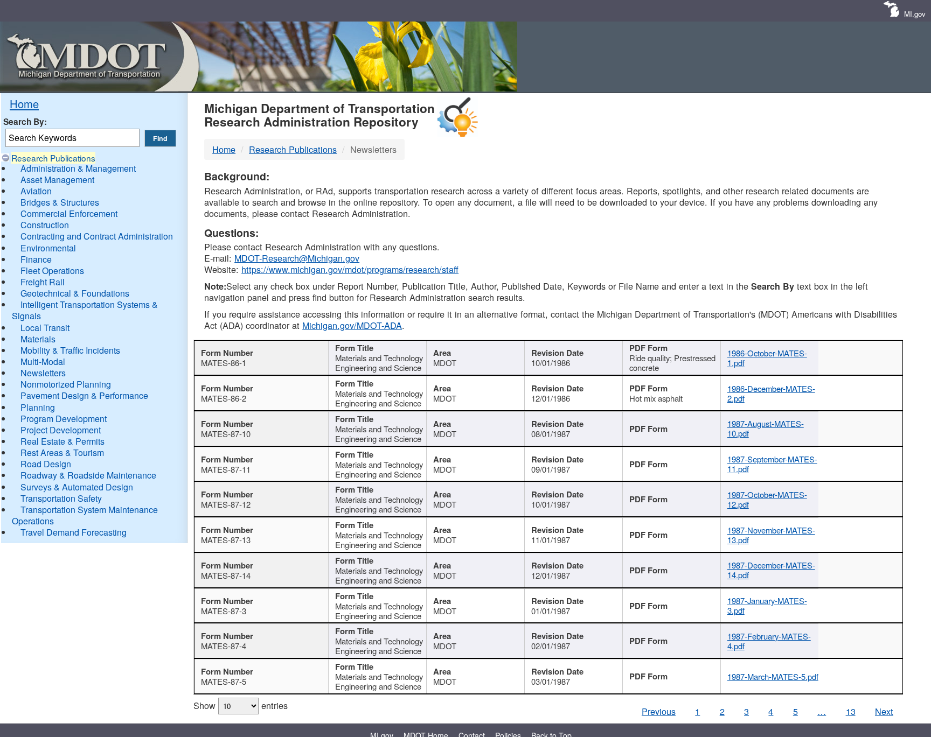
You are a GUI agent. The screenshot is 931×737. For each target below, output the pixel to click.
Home (24, 103)
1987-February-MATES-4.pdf (769, 640)
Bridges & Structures (59, 202)
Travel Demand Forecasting (73, 532)
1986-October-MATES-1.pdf (767, 357)
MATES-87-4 (223, 645)
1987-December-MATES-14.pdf (771, 569)
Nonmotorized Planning (65, 384)
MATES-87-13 (226, 539)
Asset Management (57, 179)
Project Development (60, 430)
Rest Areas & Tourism (62, 452)
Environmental (48, 248)
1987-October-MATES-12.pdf (767, 499)
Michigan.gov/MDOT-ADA (352, 325)
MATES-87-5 (223, 681)
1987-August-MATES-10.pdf (765, 428)
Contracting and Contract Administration (96, 236)
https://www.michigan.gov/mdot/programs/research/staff (349, 269)
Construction (44, 225)
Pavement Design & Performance (84, 395)
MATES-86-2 (223, 398)
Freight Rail (42, 282)
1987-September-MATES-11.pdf (772, 463)
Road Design (45, 464)
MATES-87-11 (226, 469)
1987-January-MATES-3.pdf (767, 605)
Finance (36, 259)
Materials (37, 339)
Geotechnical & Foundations (74, 293)
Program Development (63, 418)
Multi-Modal (42, 361)
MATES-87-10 (226, 433)
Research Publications (53, 158)
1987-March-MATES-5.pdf (772, 676)
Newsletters (43, 373)
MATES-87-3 (223, 610)
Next (884, 711)
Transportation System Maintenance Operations (85, 515)
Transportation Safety (61, 498)
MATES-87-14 (226, 575)
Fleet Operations (52, 270)
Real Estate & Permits (62, 441)
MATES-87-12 (226, 504)
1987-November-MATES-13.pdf (771, 534)
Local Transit (45, 327)
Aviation (36, 191)
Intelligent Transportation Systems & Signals (85, 310)
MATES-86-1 (223, 362)
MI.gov (915, 14)
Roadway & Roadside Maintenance (88, 475)
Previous (659, 711)
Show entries (240, 705)
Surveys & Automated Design (76, 487)
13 (851, 711)
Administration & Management (78, 168)
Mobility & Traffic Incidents (70, 350)
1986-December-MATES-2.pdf (771, 393)
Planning (37, 407)
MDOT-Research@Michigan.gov (296, 257)
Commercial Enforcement (68, 213)
